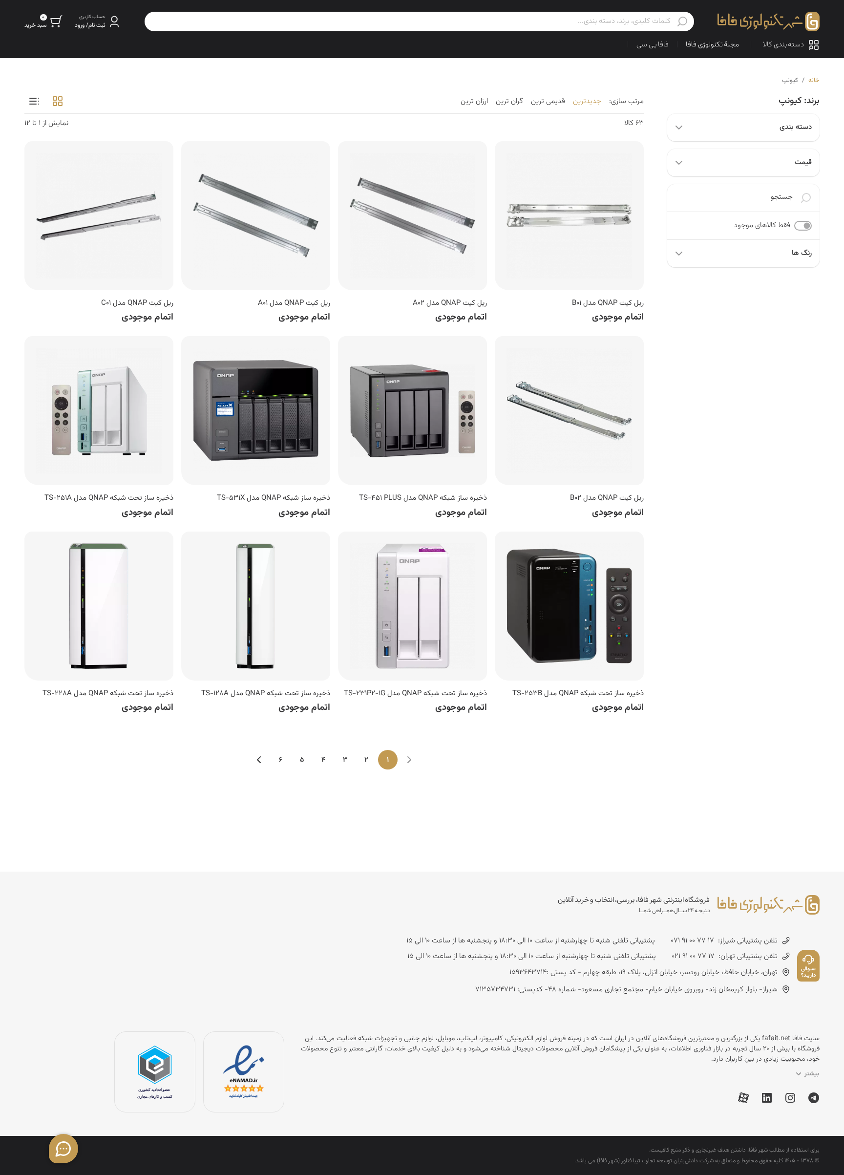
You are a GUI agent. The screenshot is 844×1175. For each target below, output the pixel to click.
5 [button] (302, 760)
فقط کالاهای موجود (762, 225)
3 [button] (345, 760)
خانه (814, 80)
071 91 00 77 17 (692, 941)
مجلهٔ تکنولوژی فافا (712, 44)
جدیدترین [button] (587, 101)
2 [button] (366, 760)
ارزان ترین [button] (474, 101)
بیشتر (811, 1074)
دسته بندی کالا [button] (783, 44)
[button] (98, 21)
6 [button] (280, 760)
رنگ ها (802, 253)
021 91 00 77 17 (693, 956)
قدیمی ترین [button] (548, 101)
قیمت (803, 162)
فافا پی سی (652, 44)
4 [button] (323, 760)
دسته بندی (796, 127)
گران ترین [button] (509, 101)
